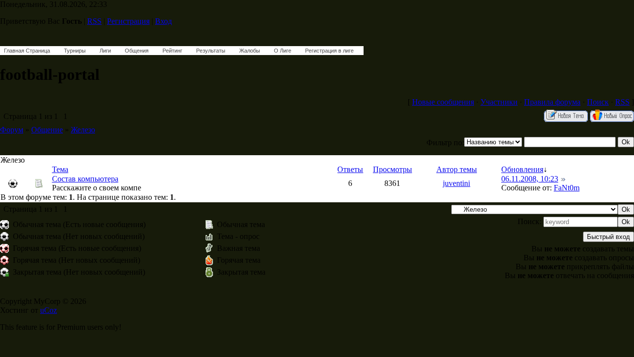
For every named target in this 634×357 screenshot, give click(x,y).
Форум (11, 129)
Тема (60, 169)
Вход (163, 21)
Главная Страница (27, 51)
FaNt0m (567, 187)
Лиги (105, 51)
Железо (83, 129)
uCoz (48, 310)
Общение (47, 129)
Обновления (522, 169)
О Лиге (282, 51)
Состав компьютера (85, 179)
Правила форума (552, 102)
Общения (137, 51)
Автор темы (456, 169)
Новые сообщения (443, 102)
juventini (456, 183)
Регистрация (128, 21)
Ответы (350, 169)
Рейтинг (172, 51)
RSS (94, 21)
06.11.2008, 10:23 (529, 179)
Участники (499, 102)
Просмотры (392, 169)
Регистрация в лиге (329, 51)
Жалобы (249, 51)
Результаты (210, 51)
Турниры (75, 51)
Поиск (598, 102)
